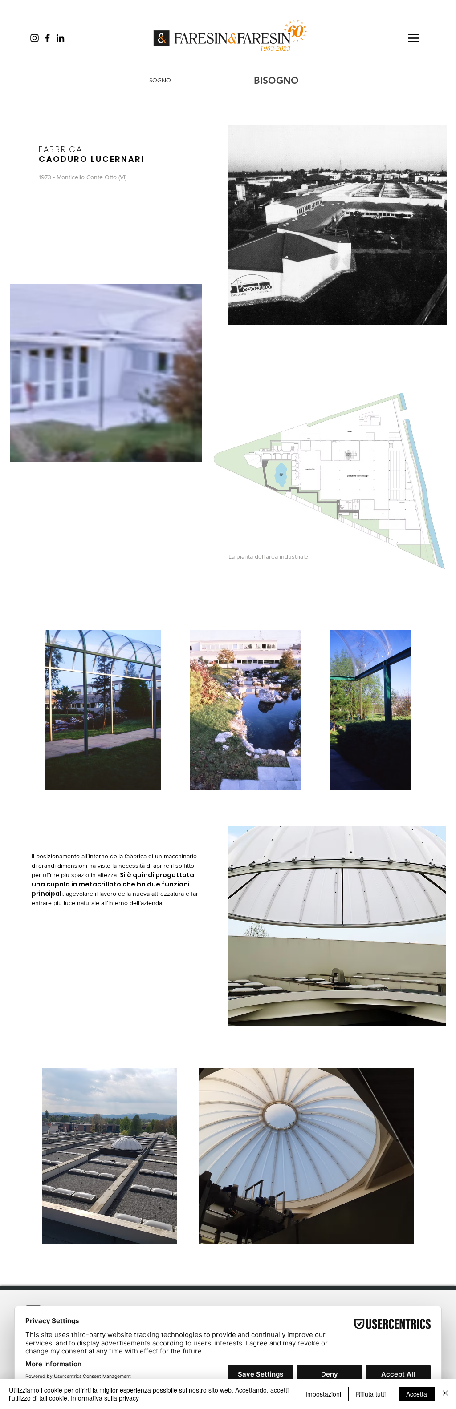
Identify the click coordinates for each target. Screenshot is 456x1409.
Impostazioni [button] (323, 1393)
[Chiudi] (445, 1394)
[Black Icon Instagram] (34, 38)
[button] (413, 38)
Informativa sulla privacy (105, 1397)
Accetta (416, 1393)
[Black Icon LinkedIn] (60, 38)
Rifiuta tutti (371, 1393)
